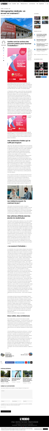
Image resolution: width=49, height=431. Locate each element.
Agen (18, 3)
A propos (13, 421)
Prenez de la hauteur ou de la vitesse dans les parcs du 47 (16, 379)
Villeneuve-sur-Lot (24, 3)
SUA (37, 3)
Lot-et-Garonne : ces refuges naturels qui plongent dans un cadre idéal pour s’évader (5, 380)
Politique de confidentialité (33, 421)
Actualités (14, 3)
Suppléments (41, 3)
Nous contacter (24, 421)
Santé (9, 8)
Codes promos (18, 421)
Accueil (9, 3)
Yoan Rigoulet (38, 37)
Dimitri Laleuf (3, 45)
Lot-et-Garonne (32, 3)
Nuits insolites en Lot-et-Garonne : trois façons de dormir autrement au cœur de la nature (27, 380)
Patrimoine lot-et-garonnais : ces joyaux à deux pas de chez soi (42, 49)
